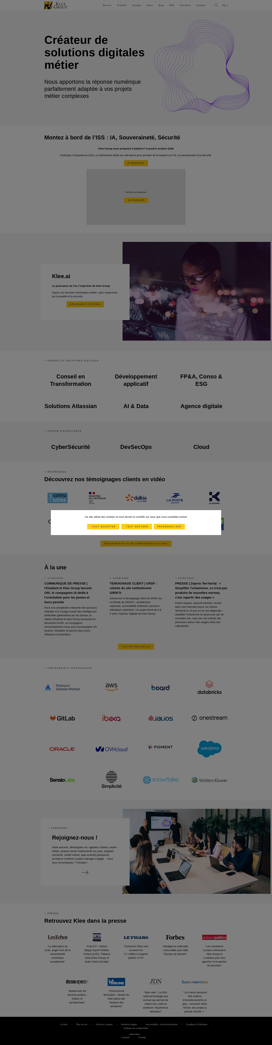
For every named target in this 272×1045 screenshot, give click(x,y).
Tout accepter (103, 526)
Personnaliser (169, 526)
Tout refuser (136, 526)
